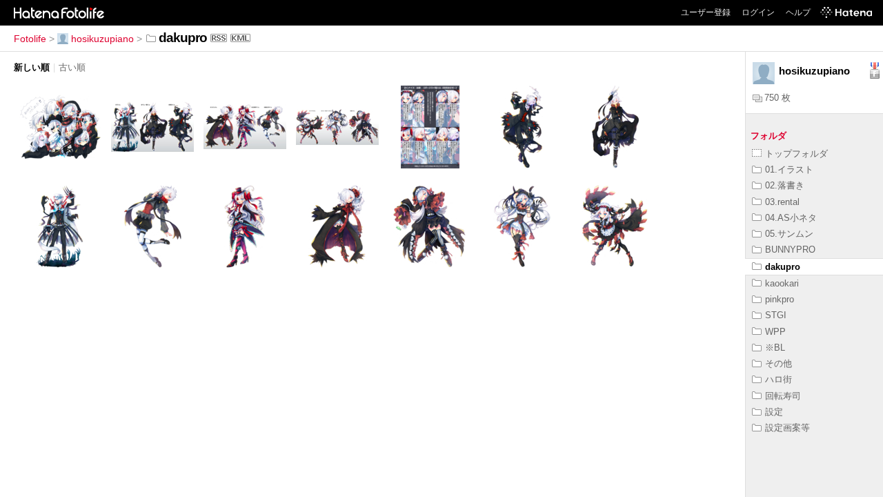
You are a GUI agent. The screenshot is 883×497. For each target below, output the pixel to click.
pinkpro (779, 299)
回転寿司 (783, 396)
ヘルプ (798, 12)
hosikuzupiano (102, 38)
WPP (775, 332)
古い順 (72, 67)
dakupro (782, 267)
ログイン (758, 12)
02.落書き (784, 185)
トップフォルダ (796, 153)
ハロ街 (778, 379)
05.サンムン (789, 233)
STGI (775, 315)
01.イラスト (789, 169)
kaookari (782, 283)
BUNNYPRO (790, 249)
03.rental (782, 202)
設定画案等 (787, 427)
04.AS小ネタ (791, 218)
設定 (774, 412)
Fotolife (30, 38)
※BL (775, 347)
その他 (778, 363)
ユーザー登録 (706, 12)
